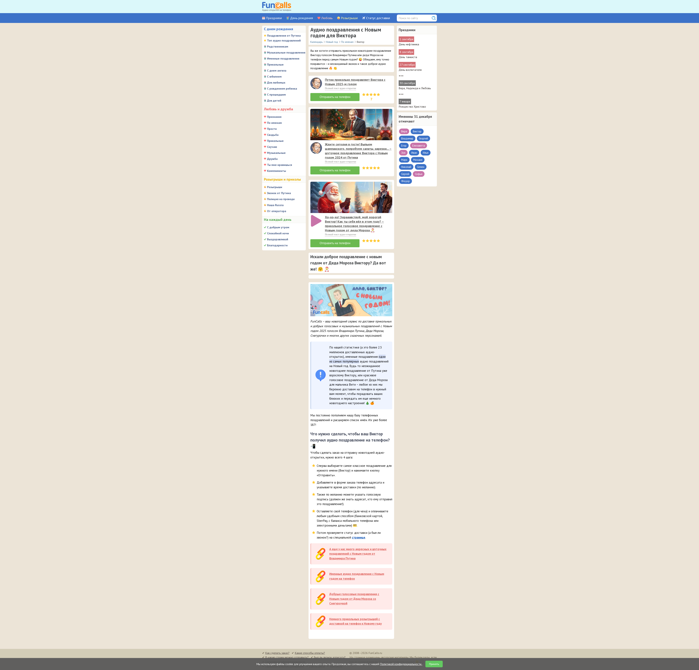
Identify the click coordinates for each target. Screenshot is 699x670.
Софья (418, 174)
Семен (420, 167)
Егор (403, 145)
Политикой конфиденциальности (401, 664)
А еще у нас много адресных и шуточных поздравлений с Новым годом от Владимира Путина (357, 553)
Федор (405, 181)
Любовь (327, 18)
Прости (272, 129)
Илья (425, 152)
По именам (274, 123)
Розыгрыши (349, 18)
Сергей (405, 174)
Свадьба (273, 135)
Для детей (274, 100)
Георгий (423, 138)
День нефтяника (409, 44)
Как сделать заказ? (277, 653)
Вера (404, 131)
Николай (406, 167)
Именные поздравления (283, 58)
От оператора (276, 211)
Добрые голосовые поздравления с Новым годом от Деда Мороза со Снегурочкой (354, 598)
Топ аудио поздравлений (284, 40)
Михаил (417, 159)
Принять (434, 664)
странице (358, 537)
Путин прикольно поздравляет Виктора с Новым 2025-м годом (355, 82)
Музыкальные (276, 153)
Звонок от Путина (279, 193)
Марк (404, 159)
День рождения (301, 18)
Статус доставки (378, 18)
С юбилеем (274, 76)
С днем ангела (276, 70)
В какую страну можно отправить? (287, 657)
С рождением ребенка (282, 88)
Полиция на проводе (281, 199)
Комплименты (276, 171)
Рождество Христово (412, 106)
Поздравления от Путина (284, 35)
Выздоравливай (277, 239)
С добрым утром (278, 227)
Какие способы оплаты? (310, 653)
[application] (316, 84)
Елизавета (418, 145)
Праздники (274, 18)
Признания (274, 117)
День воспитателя (410, 70)
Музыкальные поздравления (286, 52)
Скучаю (272, 147)
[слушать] (316, 83)
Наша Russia (275, 205)
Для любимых (276, 82)
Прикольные (275, 64)
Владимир (407, 138)
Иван (414, 152)
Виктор (417, 131)
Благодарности (277, 245)
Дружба (272, 159)
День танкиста (408, 57)
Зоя (403, 152)
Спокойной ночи (278, 233)
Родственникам (277, 46)
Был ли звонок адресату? (329, 657)
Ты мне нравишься (279, 165)
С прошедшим (276, 94)
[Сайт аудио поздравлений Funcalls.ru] (276, 6)
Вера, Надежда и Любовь (415, 88)
